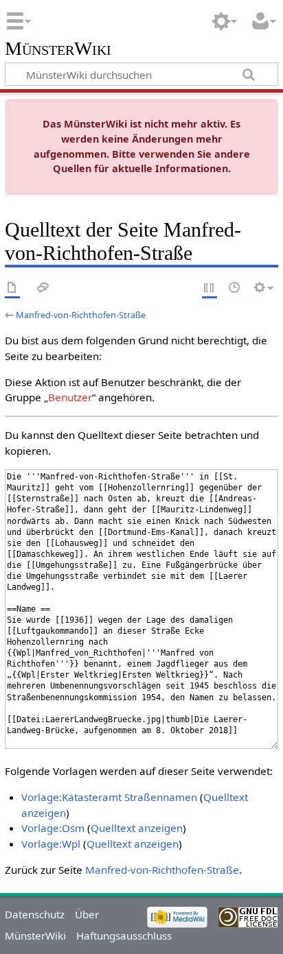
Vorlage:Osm (52, 828)
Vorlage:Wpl (50, 843)
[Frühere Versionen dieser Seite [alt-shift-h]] (234, 288)
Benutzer (70, 397)
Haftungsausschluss (124, 935)
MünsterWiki (58, 49)
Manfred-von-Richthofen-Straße (81, 315)
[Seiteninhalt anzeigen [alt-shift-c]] (12, 288)
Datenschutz (35, 914)
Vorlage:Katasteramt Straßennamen (109, 797)
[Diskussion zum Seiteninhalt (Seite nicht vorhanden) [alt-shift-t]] (43, 288)
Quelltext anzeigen (137, 828)
